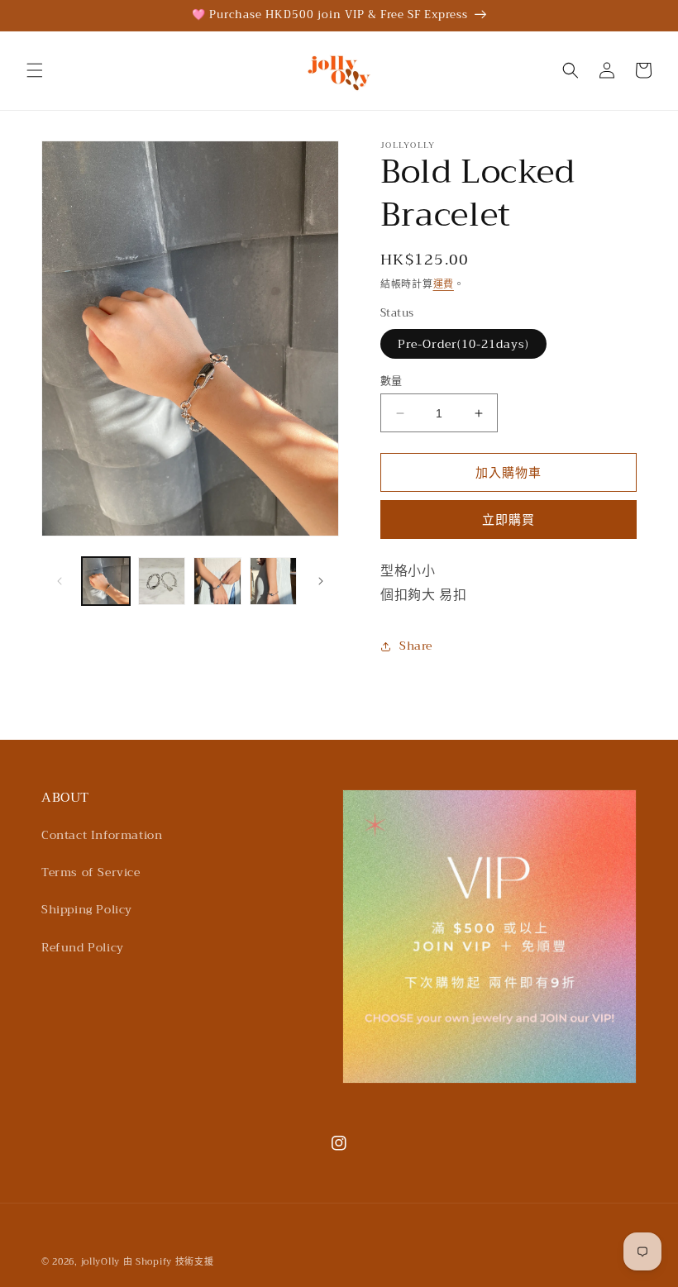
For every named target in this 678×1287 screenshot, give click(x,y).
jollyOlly (100, 1262)
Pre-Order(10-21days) (463, 344)
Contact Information (101, 835)
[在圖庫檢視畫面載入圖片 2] (162, 581)
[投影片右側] (321, 581)
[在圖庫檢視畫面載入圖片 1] (106, 581)
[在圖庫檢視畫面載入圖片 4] (274, 581)
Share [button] (415, 645)
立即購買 (508, 520)
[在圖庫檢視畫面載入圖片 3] (217, 581)
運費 (443, 284)
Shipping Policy (86, 909)
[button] (35, 70)
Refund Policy (82, 947)
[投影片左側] (59, 581)
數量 (391, 381)
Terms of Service (91, 872)
